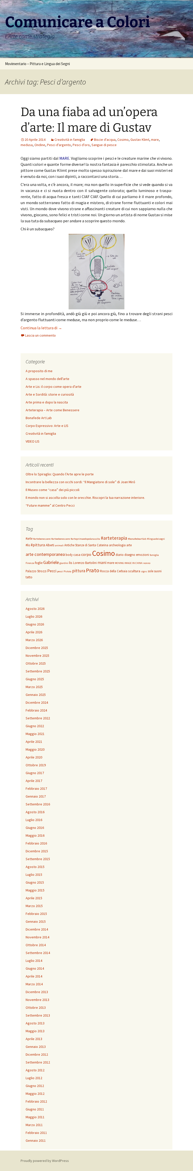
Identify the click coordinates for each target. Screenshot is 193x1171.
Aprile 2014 (34, 976)
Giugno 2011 (35, 1109)
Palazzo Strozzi (36, 571)
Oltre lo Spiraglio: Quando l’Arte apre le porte (60, 474)
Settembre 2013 (38, 1015)
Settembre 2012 (38, 1062)
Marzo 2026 (34, 640)
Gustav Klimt (139, 139)
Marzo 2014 (34, 984)
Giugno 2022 (35, 726)
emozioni (142, 555)
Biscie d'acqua (105, 139)
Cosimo (123, 139)
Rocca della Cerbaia (113, 571)
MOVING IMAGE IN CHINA (128, 563)
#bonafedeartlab (137, 538)
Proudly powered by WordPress (45, 1160)
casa (76, 554)
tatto (29, 577)
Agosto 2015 (35, 866)
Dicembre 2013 (37, 992)
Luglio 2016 (34, 820)
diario (120, 555)
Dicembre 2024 (37, 702)
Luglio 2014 (34, 960)
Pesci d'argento (59, 145)
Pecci (51, 570)
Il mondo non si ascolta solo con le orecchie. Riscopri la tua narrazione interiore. (85, 497)
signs (144, 571)
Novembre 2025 (37, 655)
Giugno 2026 (35, 624)
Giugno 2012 (35, 1085)
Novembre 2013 (37, 999)
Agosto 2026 (35, 608)
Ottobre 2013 (36, 1007)
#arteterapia (114, 538)
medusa (27, 145)
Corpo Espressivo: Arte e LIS (47, 425)
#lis (28, 545)
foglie (38, 563)
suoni (158, 571)
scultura (134, 571)
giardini (64, 563)
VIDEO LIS (32, 441)
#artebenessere (42, 538)
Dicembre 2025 (37, 647)
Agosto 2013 (35, 1023)
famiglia (154, 555)
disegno (129, 555)
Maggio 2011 (35, 1117)
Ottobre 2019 (36, 765)
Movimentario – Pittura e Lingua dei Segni (37, 63)
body (69, 555)
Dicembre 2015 (37, 851)
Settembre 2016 (38, 804)
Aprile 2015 (34, 898)
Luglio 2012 (34, 1078)
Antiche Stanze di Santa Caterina (86, 545)
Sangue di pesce (104, 145)
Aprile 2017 (34, 780)
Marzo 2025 (34, 687)
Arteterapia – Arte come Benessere (52, 410)
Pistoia (67, 571)
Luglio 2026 (34, 616)
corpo (86, 554)
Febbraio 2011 (36, 1132)
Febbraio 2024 (36, 710)
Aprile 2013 (34, 1039)
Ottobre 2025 (36, 663)
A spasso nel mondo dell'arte (47, 378)
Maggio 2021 (35, 733)
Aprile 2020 (34, 757)
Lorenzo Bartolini (85, 563)
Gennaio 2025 (36, 694)
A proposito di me (39, 371)
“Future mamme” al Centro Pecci (50, 505)
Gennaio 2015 (36, 921)
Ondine (39, 145)
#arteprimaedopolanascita (85, 538)
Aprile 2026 (34, 632)
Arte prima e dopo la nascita (47, 402)
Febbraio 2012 (36, 1101)
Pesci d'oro (81, 145)
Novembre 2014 (37, 937)
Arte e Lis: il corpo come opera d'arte (53, 386)
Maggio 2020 (35, 749)
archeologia (117, 545)
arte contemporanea (45, 554)
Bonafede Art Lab (39, 418)
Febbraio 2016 (36, 843)
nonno (146, 563)
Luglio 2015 (34, 874)
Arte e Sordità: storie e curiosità (50, 394)
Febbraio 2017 (36, 788)
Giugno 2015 (35, 882)
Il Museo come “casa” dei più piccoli (52, 489)
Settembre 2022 (38, 718)
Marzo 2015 (34, 906)
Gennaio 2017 (36, 796)
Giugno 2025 (35, 679)
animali (59, 545)
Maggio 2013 (35, 1031)
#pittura (38, 544)
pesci (60, 571)
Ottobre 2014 (36, 945)
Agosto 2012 (35, 1070)
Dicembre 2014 (37, 929)
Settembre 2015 (38, 859)
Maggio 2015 (35, 890)
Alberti (50, 545)
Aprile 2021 (34, 741)
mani (102, 562)
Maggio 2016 (35, 835)
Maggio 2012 (35, 1093)
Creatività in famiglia (70, 139)
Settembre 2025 (38, 671)
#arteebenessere (60, 538)
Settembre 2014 (38, 952)
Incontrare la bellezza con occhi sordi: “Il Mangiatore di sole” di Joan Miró (80, 482)
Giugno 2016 (35, 827)
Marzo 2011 (34, 1125)
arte (129, 545)
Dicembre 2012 (37, 1054)
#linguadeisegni (156, 538)
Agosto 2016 (35, 812)
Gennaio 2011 (36, 1140)
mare (155, 139)
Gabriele (51, 562)
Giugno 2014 (35, 968)
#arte (29, 538)
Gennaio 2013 (36, 1046)
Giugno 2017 (35, 773)
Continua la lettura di (41, 327)
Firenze (30, 563)
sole (150, 571)
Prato (92, 570)
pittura (78, 571)
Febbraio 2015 (36, 913)
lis (70, 562)
